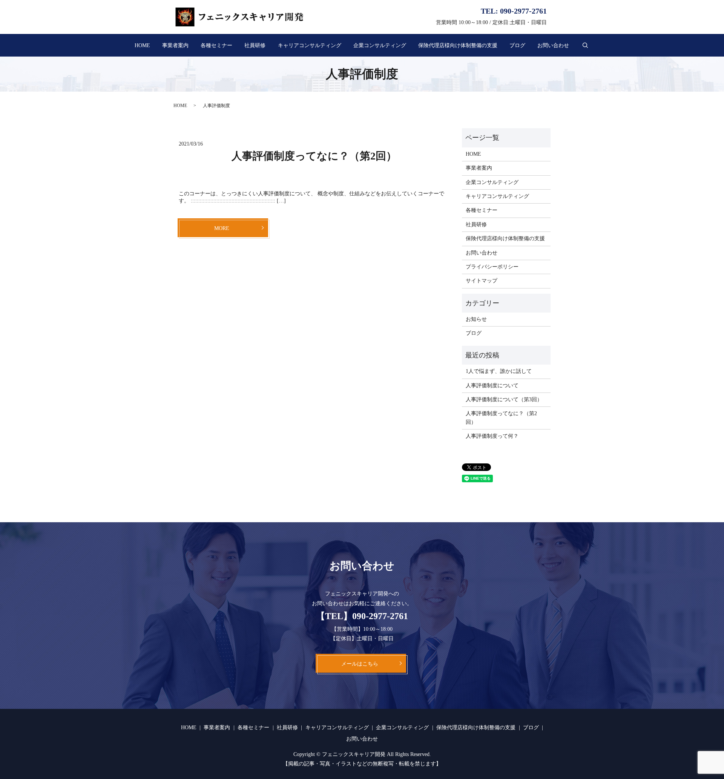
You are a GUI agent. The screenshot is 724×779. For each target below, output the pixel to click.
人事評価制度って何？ (492, 436)
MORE (221, 228)
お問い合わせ (553, 45)
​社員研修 (254, 45)
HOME (142, 45)
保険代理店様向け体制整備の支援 (457, 45)
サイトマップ (481, 281)
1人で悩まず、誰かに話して (499, 371)
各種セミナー (216, 45)
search (585, 45)
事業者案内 (175, 45)
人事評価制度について (492, 385)
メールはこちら (359, 664)
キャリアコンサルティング (309, 45)
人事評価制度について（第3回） (504, 399)
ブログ (517, 45)
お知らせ (476, 319)
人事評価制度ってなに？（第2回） (314, 156)
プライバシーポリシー (492, 267)
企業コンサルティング (379, 45)
